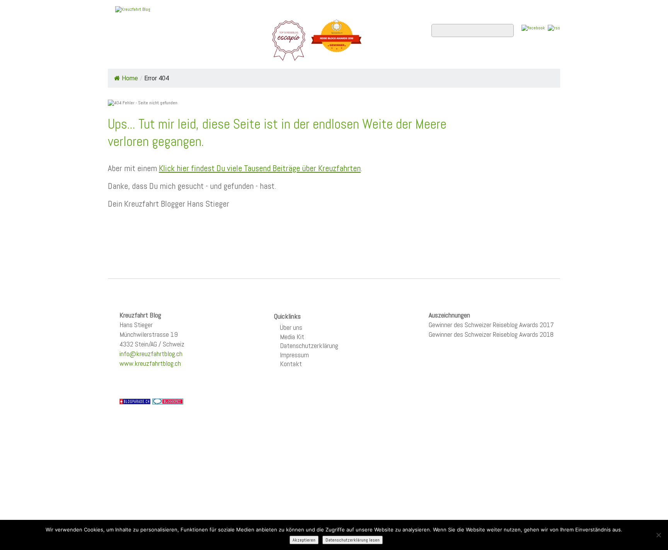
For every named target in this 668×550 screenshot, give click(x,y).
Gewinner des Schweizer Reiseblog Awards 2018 (491, 334)
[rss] (554, 27)
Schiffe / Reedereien (225, 58)
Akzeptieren (304, 540)
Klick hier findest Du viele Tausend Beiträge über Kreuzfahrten (260, 168)
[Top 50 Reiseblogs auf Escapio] (289, 40)
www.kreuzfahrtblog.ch (150, 363)
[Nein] (658, 535)
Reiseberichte (396, 58)
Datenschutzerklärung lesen (352, 540)
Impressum (294, 354)
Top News (160, 58)
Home (123, 58)
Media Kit (292, 336)
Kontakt (291, 363)
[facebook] (533, 27)
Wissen (526, 58)
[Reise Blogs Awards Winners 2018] (336, 40)
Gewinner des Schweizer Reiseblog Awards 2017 (491, 324)
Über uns (291, 327)
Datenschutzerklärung (309, 345)
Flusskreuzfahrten (467, 58)
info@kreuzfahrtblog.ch (150, 353)
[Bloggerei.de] (167, 401)
